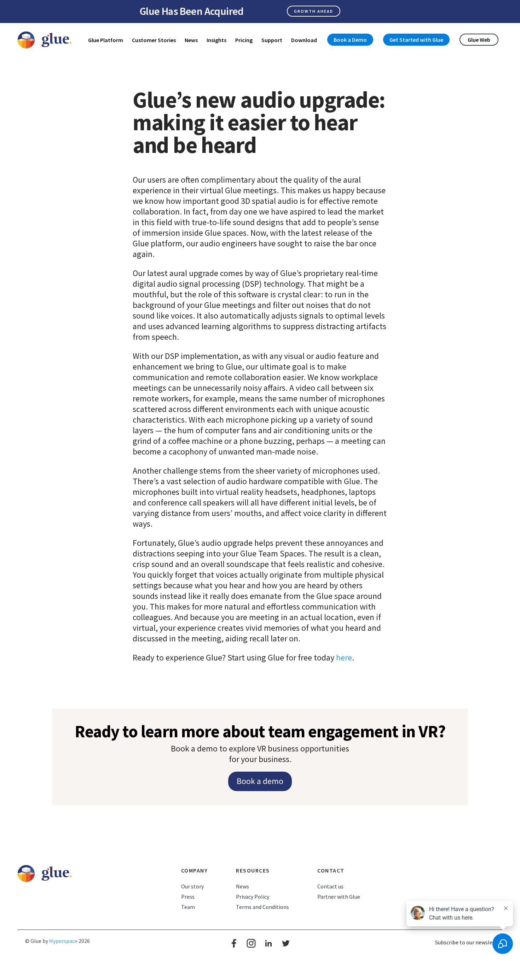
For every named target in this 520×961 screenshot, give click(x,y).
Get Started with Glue (416, 39)
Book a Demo (350, 39)
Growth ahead (313, 11)
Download (304, 40)
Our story (192, 886)
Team (188, 906)
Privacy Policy (252, 896)
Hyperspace (63, 940)
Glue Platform (105, 40)
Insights (216, 40)
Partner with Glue (338, 896)
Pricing (244, 40)
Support (271, 40)
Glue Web (479, 39)
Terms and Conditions (262, 906)
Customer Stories (154, 40)
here (344, 657)
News (191, 40)
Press (188, 896)
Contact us (330, 886)
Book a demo (260, 781)
